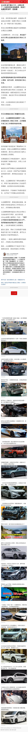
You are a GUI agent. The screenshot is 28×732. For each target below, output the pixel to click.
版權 (15, 729)
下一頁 (14, 293)
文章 (21, 1)
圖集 (25, 1)
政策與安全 (7, 729)
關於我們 (2, 729)
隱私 (13, 729)
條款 (11, 729)
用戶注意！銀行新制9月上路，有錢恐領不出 (13, 279)
